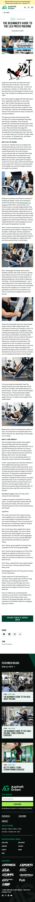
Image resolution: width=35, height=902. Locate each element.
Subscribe (17, 804)
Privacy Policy (26, 890)
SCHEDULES (6, 816)
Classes (20, 846)
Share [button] (20, 634)
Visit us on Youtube (11, 895)
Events (4, 850)
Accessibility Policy (6, 892)
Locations (22, 816)
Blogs (20, 850)
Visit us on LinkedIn (8, 895)
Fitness (5, 694)
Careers (4, 846)
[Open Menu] (32, 7)
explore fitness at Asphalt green (17, 619)
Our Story (5, 842)
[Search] (28, 7)
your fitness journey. (16, 138)
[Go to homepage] (9, 7)
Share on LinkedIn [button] (9, 634)
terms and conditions (26, 808)
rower (16, 484)
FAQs (3, 853)
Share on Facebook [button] (4, 634)
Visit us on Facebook (3, 895)
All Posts (7, 12)
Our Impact (21, 842)
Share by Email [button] (15, 634)
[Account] (25, 7)
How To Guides (7, 644)
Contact (5, 821)
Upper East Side (17, 599)
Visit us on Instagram (5, 895)
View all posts (7, 667)
